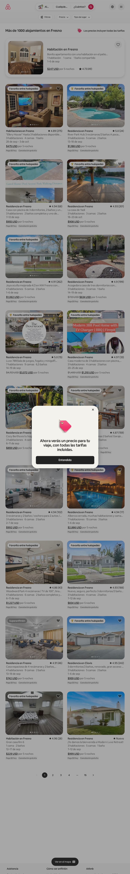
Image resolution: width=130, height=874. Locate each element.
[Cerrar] (93, 409)
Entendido (65, 460)
